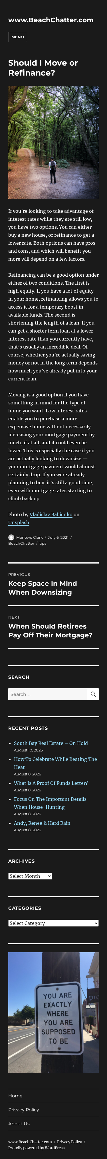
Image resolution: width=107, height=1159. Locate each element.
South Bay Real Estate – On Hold (51, 743)
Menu (17, 37)
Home (15, 1096)
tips (42, 543)
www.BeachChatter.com (51, 20)
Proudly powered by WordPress (36, 1148)
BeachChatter (21, 543)
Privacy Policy (23, 1110)
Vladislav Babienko (51, 514)
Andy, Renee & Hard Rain (42, 823)
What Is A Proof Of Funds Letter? (51, 783)
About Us (19, 1123)
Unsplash (18, 522)
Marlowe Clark (29, 537)
